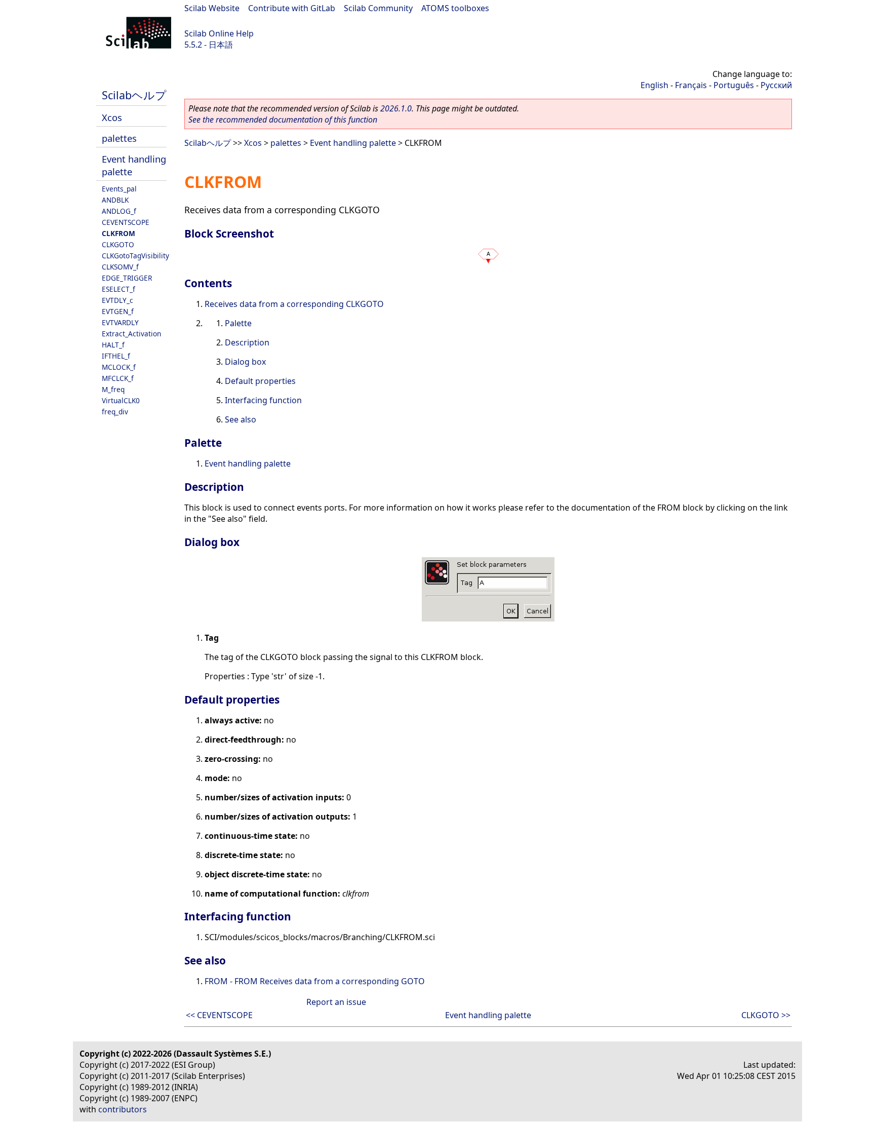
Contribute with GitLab (291, 8)
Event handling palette (353, 142)
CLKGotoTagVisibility (135, 255)
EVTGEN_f (118, 311)
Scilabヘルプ (134, 95)
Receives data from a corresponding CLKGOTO (294, 303)
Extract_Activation (131, 333)
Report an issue (336, 1001)
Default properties (260, 380)
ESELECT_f (118, 289)
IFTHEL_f (116, 356)
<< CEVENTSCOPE (219, 1015)
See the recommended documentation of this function (282, 119)
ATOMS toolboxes (455, 8)
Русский (776, 85)
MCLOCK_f (119, 367)
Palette (238, 323)
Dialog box (245, 361)
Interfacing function (263, 400)
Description (247, 342)
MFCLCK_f (118, 378)
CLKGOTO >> (765, 1015)
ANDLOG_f (119, 211)
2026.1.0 (396, 108)
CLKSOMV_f (120, 267)
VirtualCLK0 (121, 400)
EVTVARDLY (120, 322)
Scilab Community (378, 8)
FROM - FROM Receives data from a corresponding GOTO (315, 981)
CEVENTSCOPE (125, 222)
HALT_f (113, 345)
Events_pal (119, 188)
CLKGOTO (118, 244)
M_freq (113, 389)
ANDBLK (115, 200)
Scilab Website (212, 8)
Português (733, 85)
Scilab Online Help (219, 33)
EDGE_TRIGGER (127, 278)
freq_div (115, 411)
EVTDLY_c (117, 300)
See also (240, 419)
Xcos (112, 117)
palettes (119, 138)
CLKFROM (118, 233)
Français (691, 85)
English (654, 85)
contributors (122, 1109)
